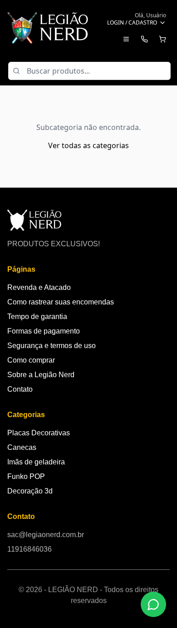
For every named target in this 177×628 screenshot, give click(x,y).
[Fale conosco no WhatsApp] (153, 604)
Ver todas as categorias (88, 145)
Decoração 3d (30, 491)
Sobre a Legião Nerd (40, 375)
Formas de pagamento (43, 331)
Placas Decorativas (38, 433)
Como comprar (31, 360)
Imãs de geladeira (36, 462)
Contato (20, 389)
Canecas (21, 447)
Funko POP (26, 476)
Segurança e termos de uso (51, 345)
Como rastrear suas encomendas (60, 302)
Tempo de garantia (37, 316)
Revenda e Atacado (39, 287)
